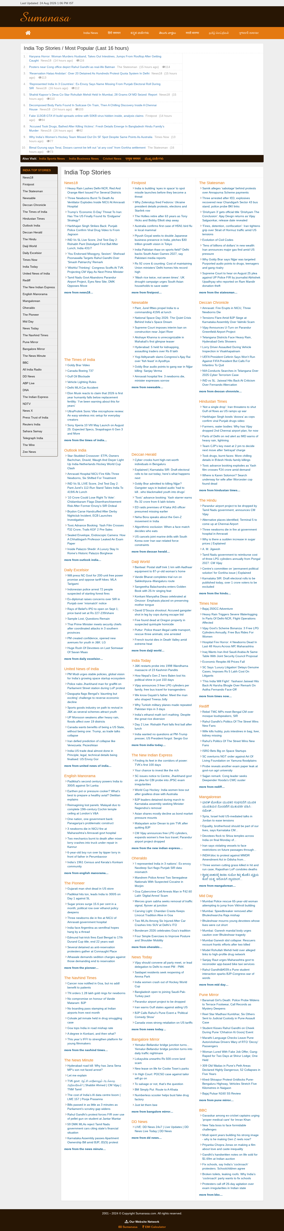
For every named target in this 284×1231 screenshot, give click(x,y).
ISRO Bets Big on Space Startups (224, 750)
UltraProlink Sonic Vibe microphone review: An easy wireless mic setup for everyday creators (95, 415)
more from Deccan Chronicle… (220, 391)
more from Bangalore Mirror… (152, 1111)
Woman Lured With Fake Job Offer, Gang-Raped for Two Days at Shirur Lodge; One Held (230, 1056)
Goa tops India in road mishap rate (90, 1028)
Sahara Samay (32, 431)
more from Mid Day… (213, 984)
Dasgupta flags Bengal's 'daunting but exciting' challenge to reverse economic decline (93, 698)
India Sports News (52, 158)
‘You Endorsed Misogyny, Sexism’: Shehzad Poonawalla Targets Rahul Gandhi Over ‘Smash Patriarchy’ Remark (96, 258)
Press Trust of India (35, 417)
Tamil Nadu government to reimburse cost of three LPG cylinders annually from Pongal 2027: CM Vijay (231, 559)
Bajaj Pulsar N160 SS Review (221, 1093)
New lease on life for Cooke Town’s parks (162, 1068)
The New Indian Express (39, 287)
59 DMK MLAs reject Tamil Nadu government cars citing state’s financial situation (92, 1128)
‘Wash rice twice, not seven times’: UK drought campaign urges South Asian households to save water (159, 281)
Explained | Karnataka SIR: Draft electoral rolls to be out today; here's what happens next (162, 474)
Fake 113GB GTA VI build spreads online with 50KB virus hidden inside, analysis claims (86, 115)
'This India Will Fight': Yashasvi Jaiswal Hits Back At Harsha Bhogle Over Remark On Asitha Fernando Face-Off (230, 685)
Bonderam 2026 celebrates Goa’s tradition (162, 930)
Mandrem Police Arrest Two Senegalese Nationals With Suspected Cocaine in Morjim (161, 882)
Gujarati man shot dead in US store (90, 888)
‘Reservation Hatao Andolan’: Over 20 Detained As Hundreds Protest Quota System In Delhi (89, 73)
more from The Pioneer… (81, 967)
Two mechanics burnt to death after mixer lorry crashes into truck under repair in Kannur (94, 842)
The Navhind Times (35, 335)
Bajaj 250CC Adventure (217, 608)
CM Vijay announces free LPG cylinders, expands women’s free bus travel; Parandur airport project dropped (163, 837)
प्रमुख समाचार (133, 158)
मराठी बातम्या (192, 32)
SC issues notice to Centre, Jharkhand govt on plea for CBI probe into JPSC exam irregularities (163, 780)
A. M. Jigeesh (211, 549)
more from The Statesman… (218, 292)
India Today (30, 266)
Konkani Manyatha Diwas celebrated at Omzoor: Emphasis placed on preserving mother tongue (161, 600)
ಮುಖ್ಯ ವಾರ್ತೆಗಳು (154, 158)
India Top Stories (37, 170)
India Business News (84, 158)
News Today (31, 328)
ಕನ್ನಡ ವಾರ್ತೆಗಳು (140, 32)
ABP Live (29, 383)
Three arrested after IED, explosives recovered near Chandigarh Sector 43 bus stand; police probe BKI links (230, 202)
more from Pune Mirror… (216, 1100)
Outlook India (31, 225)
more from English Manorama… (86, 873)
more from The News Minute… (85, 1149)
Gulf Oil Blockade (78, 376)
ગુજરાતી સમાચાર (249, 32)
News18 (28, 177)
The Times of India (35, 211)
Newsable (29, 198)
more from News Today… (149, 1029)
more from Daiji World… (148, 650)
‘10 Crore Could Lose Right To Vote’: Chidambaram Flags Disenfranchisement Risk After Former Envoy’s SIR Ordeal (94, 501)
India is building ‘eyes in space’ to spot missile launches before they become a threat (160, 192)
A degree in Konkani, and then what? (92, 1033)
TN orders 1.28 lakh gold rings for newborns (96, 993)
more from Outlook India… (82, 559)
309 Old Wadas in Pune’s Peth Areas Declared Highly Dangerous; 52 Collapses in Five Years (231, 1070)
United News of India (36, 273)
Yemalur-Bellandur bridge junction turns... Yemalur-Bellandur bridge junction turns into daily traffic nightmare (163, 1049)
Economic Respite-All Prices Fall (223, 661)
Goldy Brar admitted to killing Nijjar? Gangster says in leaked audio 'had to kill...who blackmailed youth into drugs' (160, 488)
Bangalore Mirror (34, 349)
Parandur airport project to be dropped (160, 1001)
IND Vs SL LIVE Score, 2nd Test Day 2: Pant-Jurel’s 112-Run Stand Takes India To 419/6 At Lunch (95, 488)
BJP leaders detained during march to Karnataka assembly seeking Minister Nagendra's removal (159, 804)
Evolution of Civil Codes (217, 239)
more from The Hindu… (215, 593)
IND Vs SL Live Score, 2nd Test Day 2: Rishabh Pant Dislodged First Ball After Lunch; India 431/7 (92, 244)
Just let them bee (146, 1105)
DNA (26, 390)
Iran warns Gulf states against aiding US (161, 1007)
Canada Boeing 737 (80, 370)
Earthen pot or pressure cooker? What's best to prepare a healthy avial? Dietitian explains (93, 795)
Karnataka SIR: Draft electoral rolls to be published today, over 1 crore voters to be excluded (229, 582)
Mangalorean (31, 301)
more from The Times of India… (85, 440)
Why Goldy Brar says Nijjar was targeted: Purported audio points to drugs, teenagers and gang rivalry (230, 263)
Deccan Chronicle (34, 205)
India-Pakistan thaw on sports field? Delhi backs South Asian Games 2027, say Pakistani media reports (162, 254)
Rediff (26, 280)
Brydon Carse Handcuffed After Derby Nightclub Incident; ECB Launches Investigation (92, 515)
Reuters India (31, 424)
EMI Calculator (155, 1227)
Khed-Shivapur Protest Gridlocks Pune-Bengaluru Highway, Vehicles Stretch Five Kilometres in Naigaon (229, 1083)
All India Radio (32, 369)
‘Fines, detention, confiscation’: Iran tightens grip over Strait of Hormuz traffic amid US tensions (231, 230)
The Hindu (29, 239)
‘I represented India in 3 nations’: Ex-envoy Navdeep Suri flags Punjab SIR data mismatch (163, 868)
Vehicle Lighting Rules (81, 382)
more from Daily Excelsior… (83, 658)
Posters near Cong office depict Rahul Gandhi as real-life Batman (72, 67)
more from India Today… (149, 745)
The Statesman (33, 191)
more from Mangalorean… (217, 885)
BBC (25, 362)
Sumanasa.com (49, 16)
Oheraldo (29, 307)
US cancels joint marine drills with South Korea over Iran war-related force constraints (161, 541)
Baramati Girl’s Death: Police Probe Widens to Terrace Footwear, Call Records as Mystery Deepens (230, 1004)
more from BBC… (211, 1194)
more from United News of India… (87, 765)
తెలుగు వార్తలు (167, 32)
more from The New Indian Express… (157, 848)
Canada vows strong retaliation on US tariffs (164, 1022)
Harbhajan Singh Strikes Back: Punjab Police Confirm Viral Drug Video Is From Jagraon (93, 230)
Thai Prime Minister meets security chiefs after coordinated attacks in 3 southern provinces (94, 628)
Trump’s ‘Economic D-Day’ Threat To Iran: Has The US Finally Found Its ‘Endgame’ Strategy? (94, 216)
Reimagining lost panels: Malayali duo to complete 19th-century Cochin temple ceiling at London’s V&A (93, 809)
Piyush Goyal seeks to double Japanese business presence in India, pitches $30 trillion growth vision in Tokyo (161, 240)
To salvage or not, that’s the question (159, 1084)
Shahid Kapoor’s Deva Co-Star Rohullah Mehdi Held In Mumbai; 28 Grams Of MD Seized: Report (93, 94)
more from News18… (78, 292)
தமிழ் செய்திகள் (219, 32)
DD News (29, 376)
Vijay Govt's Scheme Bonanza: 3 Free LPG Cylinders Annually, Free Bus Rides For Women (230, 632)
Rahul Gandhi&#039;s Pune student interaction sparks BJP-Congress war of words (228, 974)
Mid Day (28, 321)
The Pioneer (31, 314)
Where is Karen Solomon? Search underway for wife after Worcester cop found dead (227, 479)
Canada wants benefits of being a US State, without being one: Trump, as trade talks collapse (96, 731)
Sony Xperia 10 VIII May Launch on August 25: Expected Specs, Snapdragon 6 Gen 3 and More (95, 429)
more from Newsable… (147, 387)
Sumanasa (129, 1227)
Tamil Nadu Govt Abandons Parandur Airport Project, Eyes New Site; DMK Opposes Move (91, 281)
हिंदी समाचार (114, 32)
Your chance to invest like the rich (157, 770)
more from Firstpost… (147, 292)
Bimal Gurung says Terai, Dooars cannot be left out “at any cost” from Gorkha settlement (87, 147)
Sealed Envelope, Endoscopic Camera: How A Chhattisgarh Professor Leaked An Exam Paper (96, 539)
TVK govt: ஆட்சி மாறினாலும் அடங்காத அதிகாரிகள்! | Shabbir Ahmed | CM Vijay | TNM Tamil (94, 1085)
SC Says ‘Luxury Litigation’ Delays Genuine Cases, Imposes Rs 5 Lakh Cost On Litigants (230, 671)
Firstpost (28, 184)
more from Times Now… (215, 696)
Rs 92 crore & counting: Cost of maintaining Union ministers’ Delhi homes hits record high (163, 267)
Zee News (29, 451)
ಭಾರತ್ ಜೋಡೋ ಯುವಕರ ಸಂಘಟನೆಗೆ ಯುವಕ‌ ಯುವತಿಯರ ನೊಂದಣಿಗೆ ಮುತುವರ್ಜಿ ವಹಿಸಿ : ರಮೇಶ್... (229, 806)
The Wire (29, 445)
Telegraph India (33, 438)
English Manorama (35, 294)
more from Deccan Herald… (151, 551)
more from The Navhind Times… (86, 1050)
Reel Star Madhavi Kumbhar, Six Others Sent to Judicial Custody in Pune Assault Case (228, 1018)
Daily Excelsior (32, 253)
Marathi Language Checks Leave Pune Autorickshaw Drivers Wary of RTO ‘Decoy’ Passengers (230, 1042)
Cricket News (112, 158)
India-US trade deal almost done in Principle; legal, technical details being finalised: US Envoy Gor (92, 755)
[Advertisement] (172, 16)
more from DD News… (147, 1137)
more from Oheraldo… (147, 947)
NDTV (27, 403)
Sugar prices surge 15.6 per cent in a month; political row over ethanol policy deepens (92, 908)
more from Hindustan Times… (219, 490)
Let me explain (77, 1075)
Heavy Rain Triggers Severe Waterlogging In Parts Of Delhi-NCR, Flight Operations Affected (229, 618)
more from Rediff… (212, 786)
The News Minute (34, 355)
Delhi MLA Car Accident (82, 387)
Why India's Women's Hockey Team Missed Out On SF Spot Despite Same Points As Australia (90, 137)
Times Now (30, 259)
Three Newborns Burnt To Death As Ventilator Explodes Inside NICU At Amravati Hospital (96, 202)
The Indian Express (35, 397)
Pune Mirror (30, 342)
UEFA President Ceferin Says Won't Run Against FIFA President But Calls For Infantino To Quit (228, 361)
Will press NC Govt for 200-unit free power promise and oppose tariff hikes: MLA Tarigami (95, 579)
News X (28, 410)
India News (90, 32)
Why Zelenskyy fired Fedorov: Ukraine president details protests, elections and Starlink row (161, 206)
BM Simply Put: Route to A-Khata (156, 1089)
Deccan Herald (32, 232)
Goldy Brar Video (78, 365)
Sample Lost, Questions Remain (88, 618)
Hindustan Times (34, 218)
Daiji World (30, 246)
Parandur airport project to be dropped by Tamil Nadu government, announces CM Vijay (229, 510)
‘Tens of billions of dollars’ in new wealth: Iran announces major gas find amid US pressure (228, 249)
